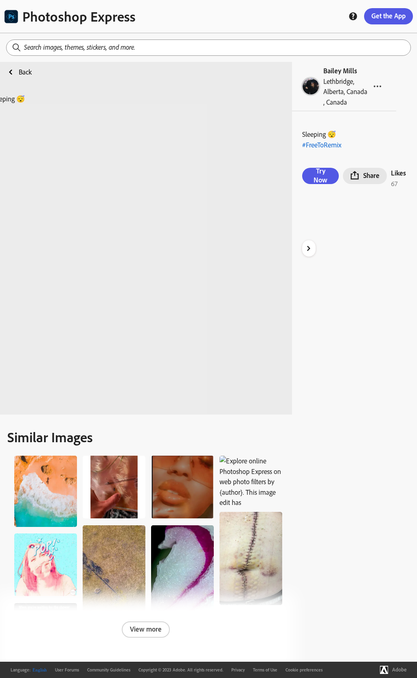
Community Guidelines (108, 670)
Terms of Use (265, 670)
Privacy (238, 670)
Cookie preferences (304, 670)
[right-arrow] (309, 248)
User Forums (67, 670)
